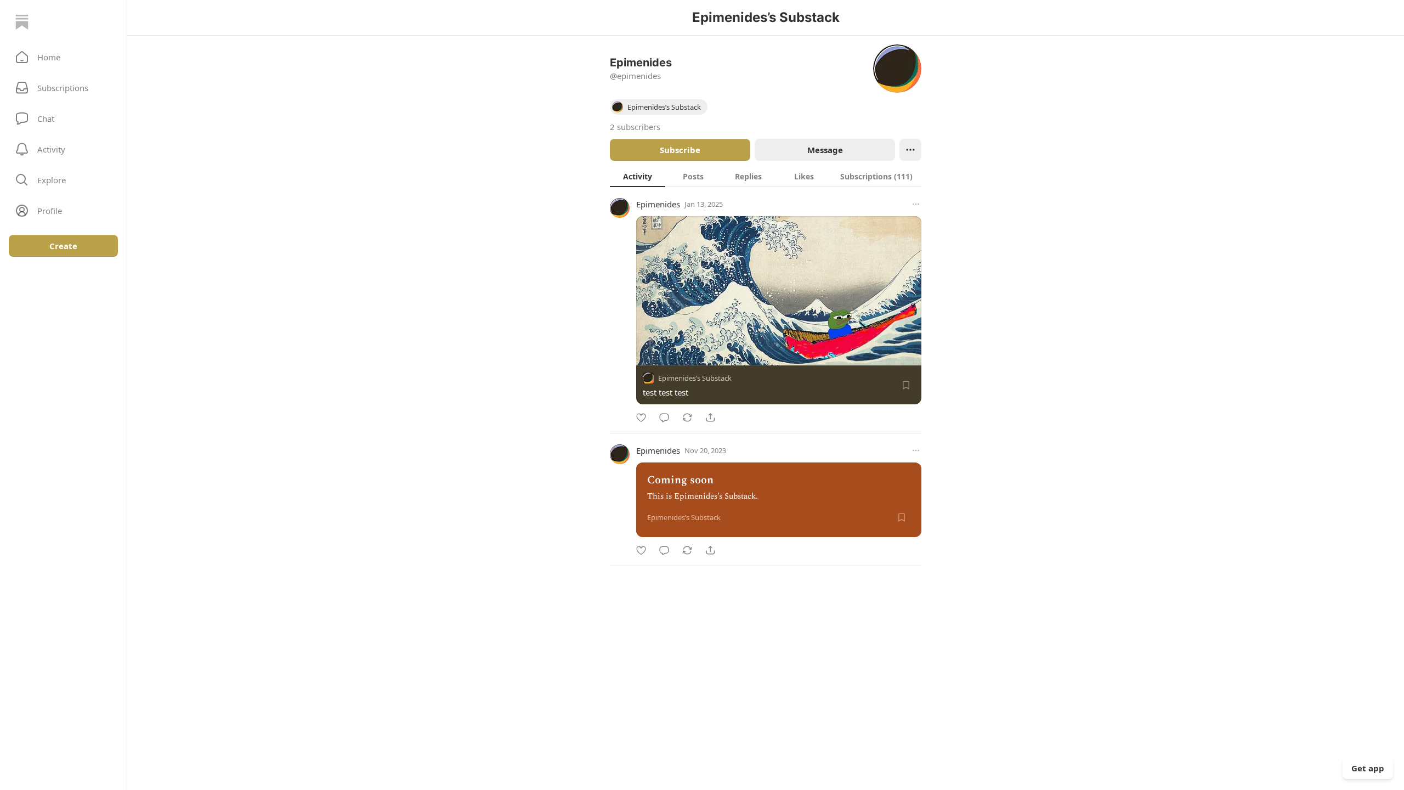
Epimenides (658, 204)
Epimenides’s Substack (695, 378)
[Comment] (664, 417)
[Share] (710, 417)
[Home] (22, 22)
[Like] (641, 417)
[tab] (637, 176)
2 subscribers (635, 126)
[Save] (906, 385)
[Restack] (687, 417)
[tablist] (765, 176)
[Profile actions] (910, 150)
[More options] (916, 204)
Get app (1367, 768)
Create (63, 245)
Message (825, 149)
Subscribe (680, 149)
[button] (63, 57)
